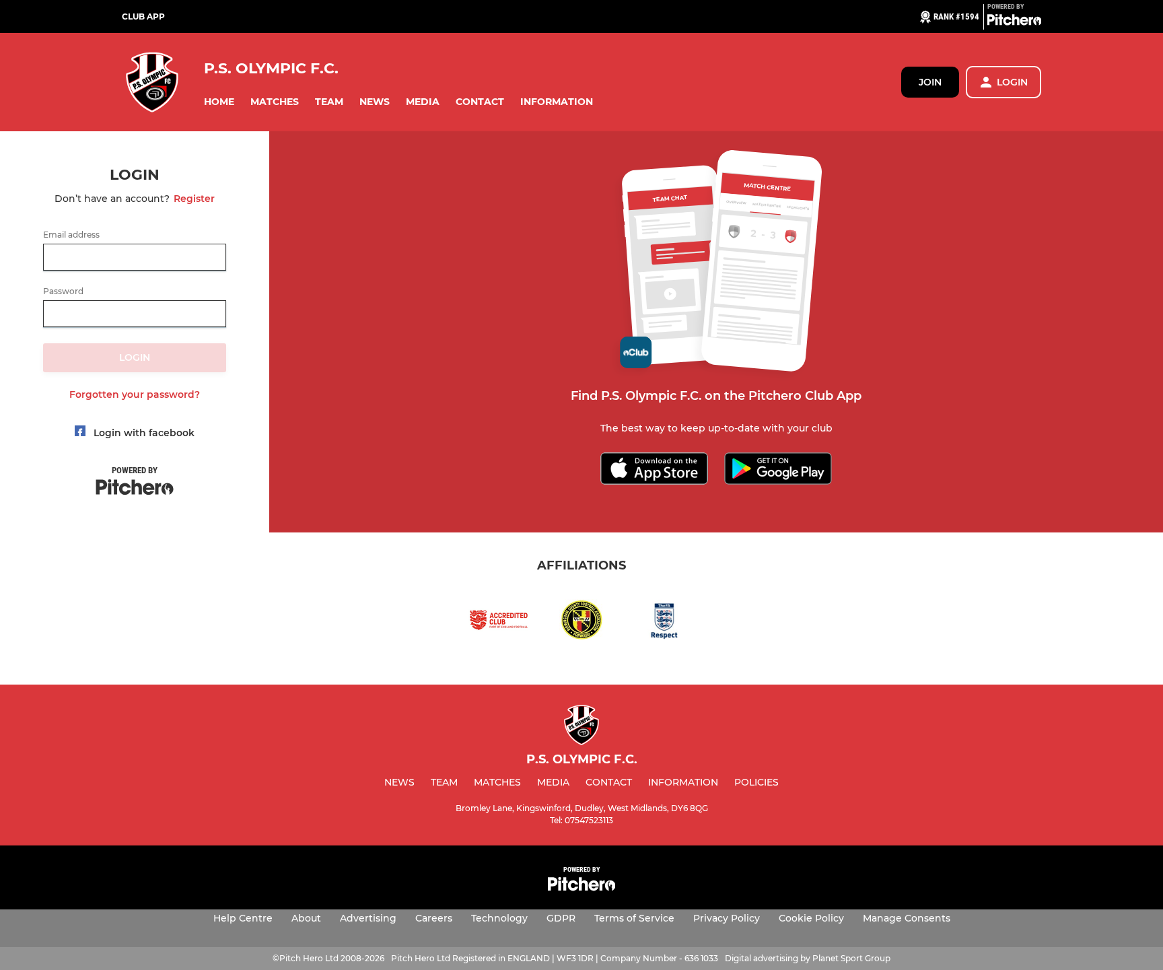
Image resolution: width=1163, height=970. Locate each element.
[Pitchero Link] (1014, 22)
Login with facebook (144, 433)
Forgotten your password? (134, 394)
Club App (143, 16)
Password (63, 291)
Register (194, 199)
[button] (219, 102)
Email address (71, 235)
